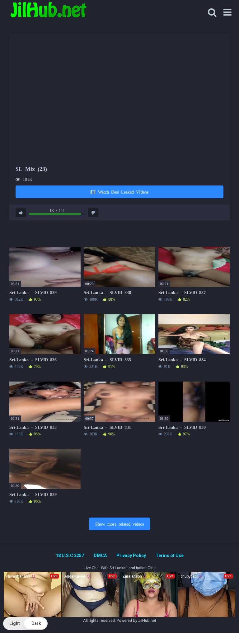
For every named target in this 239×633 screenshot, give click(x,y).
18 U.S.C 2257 (70, 555)
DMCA (100, 555)
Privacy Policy (131, 555)
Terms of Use (170, 555)
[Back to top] (218, 614)
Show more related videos (119, 524)
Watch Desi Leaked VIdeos (122, 192)
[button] (25, 623)
